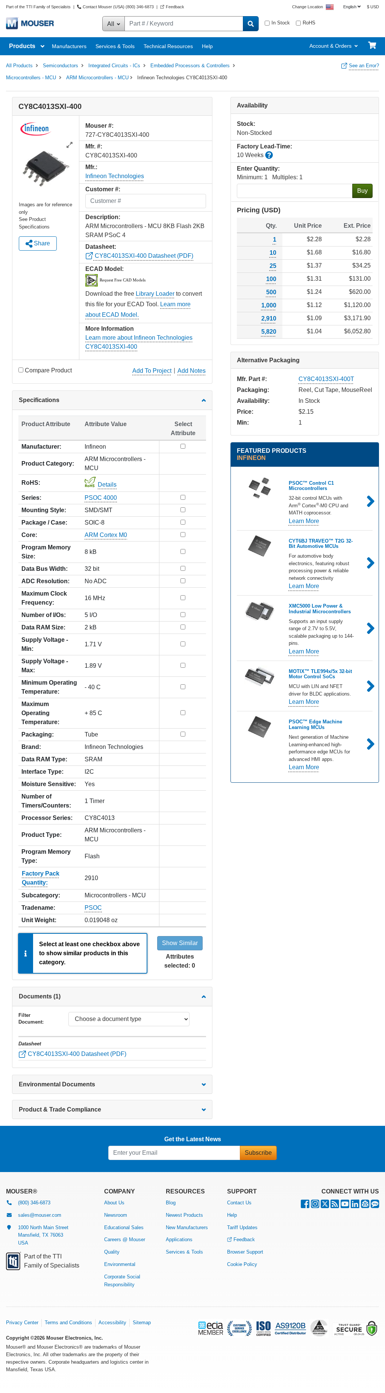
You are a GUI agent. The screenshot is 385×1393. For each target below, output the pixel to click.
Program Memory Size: (46, 552)
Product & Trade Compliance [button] (60, 1109)
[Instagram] (315, 1205)
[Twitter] (325, 1205)
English (349, 7)
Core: (29, 535)
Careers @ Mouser (124, 1239)
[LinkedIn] (355, 1205)
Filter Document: (31, 1018)
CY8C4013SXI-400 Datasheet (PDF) (143, 256)
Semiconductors (60, 65)
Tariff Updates (242, 1227)
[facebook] (305, 1205)
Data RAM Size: (43, 627)
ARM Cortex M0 (106, 535)
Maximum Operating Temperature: (40, 713)
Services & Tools (115, 46)
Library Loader (155, 293)
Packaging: (37, 734)
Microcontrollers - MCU (31, 77)
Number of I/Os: (43, 615)
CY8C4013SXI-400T (326, 379)
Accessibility (112, 1322)
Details (107, 484)
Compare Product (48, 370)
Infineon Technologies (114, 176)
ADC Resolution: (45, 581)
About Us (114, 1202)
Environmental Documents (57, 1084)
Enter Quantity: (258, 168)
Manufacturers (69, 46)
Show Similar (180, 943)
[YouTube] (345, 1205)
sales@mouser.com (39, 1215)
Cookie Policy (242, 1264)
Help (207, 46)
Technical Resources (168, 46)
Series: (31, 498)
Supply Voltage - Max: (44, 665)
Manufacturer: (41, 446)
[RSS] (334, 1205)
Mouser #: (99, 126)
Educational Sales (124, 1227)
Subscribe (258, 1152)
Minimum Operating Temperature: (49, 687)
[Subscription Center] (365, 1205)
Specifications (39, 400)
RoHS (309, 23)
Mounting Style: (43, 510)
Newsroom (115, 1215)
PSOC (93, 907)
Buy (362, 191)
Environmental (119, 1264)
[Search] (251, 23)
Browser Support (245, 1252)
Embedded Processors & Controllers (190, 65)
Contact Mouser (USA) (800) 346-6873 (118, 7)
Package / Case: (44, 522)
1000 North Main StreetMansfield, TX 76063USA (43, 1235)
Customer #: (102, 189)
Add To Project (151, 371)
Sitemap (142, 1322)
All (111, 24)
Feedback (175, 7)
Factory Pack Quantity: (40, 878)
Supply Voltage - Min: (44, 644)
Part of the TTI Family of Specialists (39, 7)
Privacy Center (22, 1322)
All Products (19, 65)
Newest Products (184, 1215)
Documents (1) (40, 996)
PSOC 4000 (101, 498)
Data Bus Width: (44, 569)
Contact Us (239, 1202)
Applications (179, 1239)
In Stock (280, 23)
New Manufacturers (187, 1227)
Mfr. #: (93, 146)
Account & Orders (330, 46)
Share (41, 243)
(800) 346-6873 (34, 1202)
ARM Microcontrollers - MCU (97, 77)
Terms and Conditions (68, 1322)
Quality (112, 1252)
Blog (171, 1202)
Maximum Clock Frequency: (44, 598)
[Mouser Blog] (375, 1205)
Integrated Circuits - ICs (114, 65)
